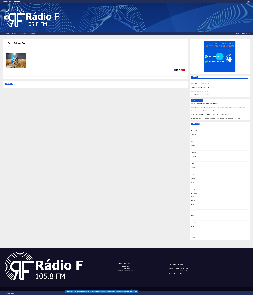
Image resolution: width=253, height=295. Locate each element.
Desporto (193, 149)
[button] (249, 33)
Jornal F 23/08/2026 (196, 87)
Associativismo (195, 138)
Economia (193, 156)
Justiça (192, 182)
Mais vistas (194, 189)
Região (192, 204)
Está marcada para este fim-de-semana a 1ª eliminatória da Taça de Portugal (210, 114)
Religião (193, 208)
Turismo (193, 233)
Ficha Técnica (126, 268)
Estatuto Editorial (126, 266)
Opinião (193, 197)
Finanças (193, 167)
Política (193, 200)
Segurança (193, 215)
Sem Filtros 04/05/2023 (179, 73)
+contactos (211, 275)
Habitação (193, 178)
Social (192, 226)
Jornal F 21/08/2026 (196, 95)
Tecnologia (193, 230)
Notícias (14, 33)
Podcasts (245, 33)
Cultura (193, 145)
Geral (192, 174)
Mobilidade (194, 193)
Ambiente (193, 134)
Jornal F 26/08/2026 (196, 80)
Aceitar (133, 291)
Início (7, 33)
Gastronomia (194, 171)
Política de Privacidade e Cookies (126, 270)
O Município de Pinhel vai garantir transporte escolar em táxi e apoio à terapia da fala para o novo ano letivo (218, 107)
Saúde (192, 211)
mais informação (126, 291)
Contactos (32, 33)
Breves (192, 141)
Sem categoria (194, 219)
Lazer (192, 186)
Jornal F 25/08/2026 (196, 83)
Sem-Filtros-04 (16, 43)
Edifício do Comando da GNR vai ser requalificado (203, 111)
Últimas (193, 237)
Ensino (192, 163)
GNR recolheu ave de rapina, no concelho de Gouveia (204, 103)
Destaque (193, 152)
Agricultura (194, 130)
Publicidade (23, 33)
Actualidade (194, 127)
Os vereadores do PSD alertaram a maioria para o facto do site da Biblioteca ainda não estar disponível (217, 118)
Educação (193, 160)
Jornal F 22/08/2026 (196, 91)
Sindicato (193, 222)
